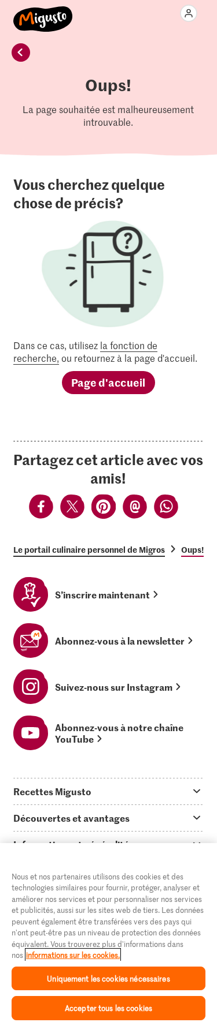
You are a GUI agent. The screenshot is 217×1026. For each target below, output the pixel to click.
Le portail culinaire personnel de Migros (89, 549)
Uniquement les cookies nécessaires (108, 978)
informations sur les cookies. (73, 954)
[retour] (21, 52)
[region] (108, 934)
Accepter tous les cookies (108, 1007)
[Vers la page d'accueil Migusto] (43, 12)
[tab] (108, 791)
